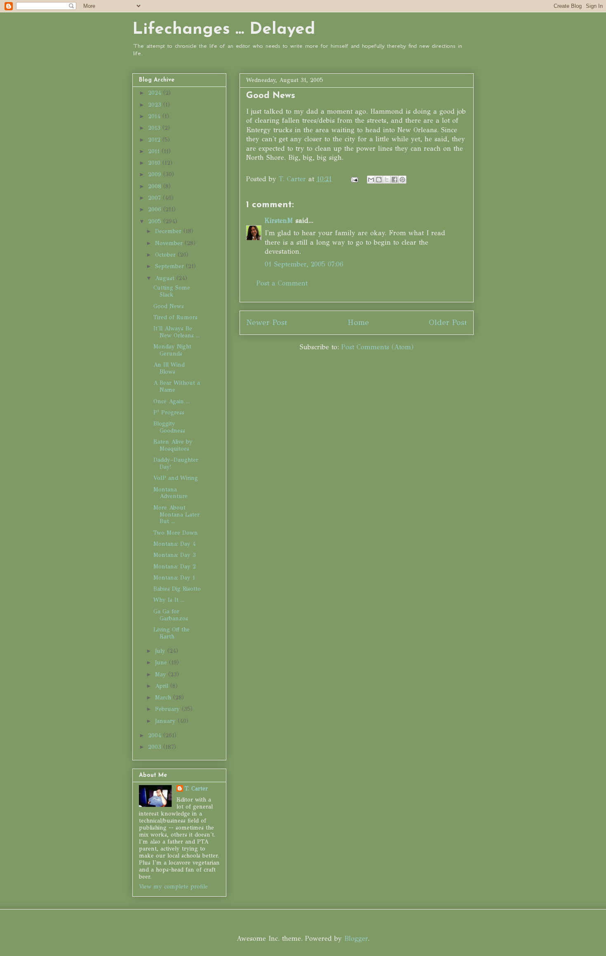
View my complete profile (173, 886)
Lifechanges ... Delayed (223, 29)
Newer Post (266, 322)
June (162, 662)
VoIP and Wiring (175, 478)
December (169, 231)
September (170, 266)
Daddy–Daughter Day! (175, 463)
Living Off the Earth (171, 633)
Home (358, 322)
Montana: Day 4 (174, 543)
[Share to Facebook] (394, 179)
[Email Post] (354, 179)
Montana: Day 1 (174, 577)
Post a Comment (282, 283)
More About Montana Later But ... (176, 514)
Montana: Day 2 (174, 566)
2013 (155, 127)
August (165, 278)
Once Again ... (171, 401)
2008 (155, 186)
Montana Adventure (170, 493)
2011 (155, 151)
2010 (155, 162)
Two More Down (175, 532)
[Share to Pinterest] (402, 179)
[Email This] (371, 179)
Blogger (356, 938)
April (162, 686)
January (166, 721)
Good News (168, 306)
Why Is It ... (168, 599)
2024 (155, 92)
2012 (155, 139)
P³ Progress (168, 412)
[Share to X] (387, 179)
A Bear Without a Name (176, 386)
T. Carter (196, 788)
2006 (155, 209)
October (166, 254)
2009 (155, 174)
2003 (155, 746)
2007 (155, 197)
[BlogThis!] (379, 179)
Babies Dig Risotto (177, 588)
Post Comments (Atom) (377, 347)
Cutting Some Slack (171, 291)
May (161, 674)
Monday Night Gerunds (172, 350)
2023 (155, 104)
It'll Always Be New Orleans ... (176, 332)
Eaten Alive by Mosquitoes (173, 445)
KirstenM (279, 220)
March (164, 697)
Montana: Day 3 (174, 555)
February (168, 709)
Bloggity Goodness (169, 427)
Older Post (448, 322)
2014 (155, 116)
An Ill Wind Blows (169, 368)
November (170, 243)
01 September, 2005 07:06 (304, 264)
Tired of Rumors (175, 317)
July (161, 650)
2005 (155, 221)
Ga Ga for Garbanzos (170, 615)
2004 (155, 735)
